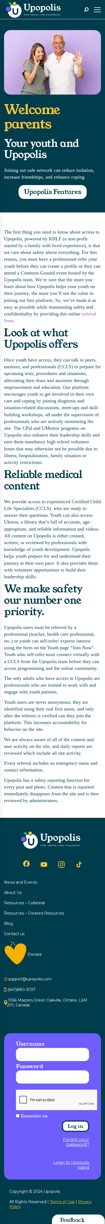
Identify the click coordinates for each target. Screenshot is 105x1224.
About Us (13, 892)
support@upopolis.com (30, 979)
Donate (34, 954)
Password (29, 1066)
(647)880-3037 (22, 989)
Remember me (34, 1115)
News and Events (20, 882)
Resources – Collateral (24, 902)
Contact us (14, 933)
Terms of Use (62, 1201)
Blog (8, 923)
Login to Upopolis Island (71, 1165)
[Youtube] (44, 864)
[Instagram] (61, 864)
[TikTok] (79, 864)
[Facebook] (26, 863)
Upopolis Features (52, 191)
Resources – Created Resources (34, 913)
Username (30, 1043)
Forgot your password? (76, 1142)
